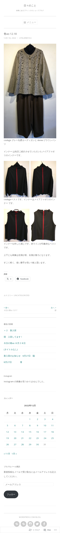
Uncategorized (22, 295)
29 (30, 444)
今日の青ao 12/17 (10, 308)
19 (7, 438)
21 (22, 438)
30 (37, 444)
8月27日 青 (13, 362)
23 (37, 438)
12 (7, 431)
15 (30, 431)
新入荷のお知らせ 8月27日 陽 (19, 355)
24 (45, 438)
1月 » (14, 453)
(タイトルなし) (11, 349)
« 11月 (7, 453)
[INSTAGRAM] (30, 524)
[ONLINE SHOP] (23, 524)
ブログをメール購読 (12, 466)
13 (15, 431)
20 (15, 438)
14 (22, 431)
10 (45, 425)
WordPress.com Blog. (30, 517)
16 (37, 431)
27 (15, 444)
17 (45, 431)
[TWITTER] (37, 524)
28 (22, 444)
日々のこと (30, 5)
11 (52, 425)
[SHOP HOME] (16, 524)
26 (7, 444)
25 (52, 438)
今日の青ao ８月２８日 (15, 343)
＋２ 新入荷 (10, 330)
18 (52, 431)
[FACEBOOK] (44, 524)
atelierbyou (25, 38)
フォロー (11, 494)
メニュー (31, 22)
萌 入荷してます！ (13, 336)
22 (30, 438)
